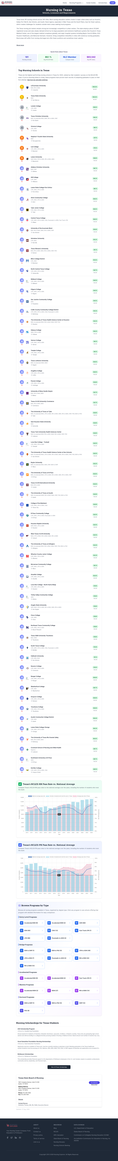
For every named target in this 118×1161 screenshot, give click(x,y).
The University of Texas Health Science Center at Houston (50, 320)
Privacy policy (38, 1135)
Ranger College (36, 676)
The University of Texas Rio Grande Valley (44, 737)
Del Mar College (36, 768)
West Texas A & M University (40, 534)
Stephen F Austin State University (42, 136)
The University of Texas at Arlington (43, 544)
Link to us (36, 1142)
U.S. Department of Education (83, 1128)
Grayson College (36, 697)
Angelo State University (38, 605)
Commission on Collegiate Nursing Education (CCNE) (91, 1135)
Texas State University (38, 96)
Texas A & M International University (43, 483)
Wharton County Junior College (41, 554)
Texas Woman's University (39, 248)
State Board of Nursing (61, 1138)
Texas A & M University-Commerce (42, 401)
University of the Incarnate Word (41, 228)
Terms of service (38, 1138)
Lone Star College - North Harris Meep (43, 585)
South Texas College (37, 646)
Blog (55, 1128)
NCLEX (56, 1131)
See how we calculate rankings (37, 80)
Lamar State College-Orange (40, 727)
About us (36, 1128)
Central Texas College (38, 218)
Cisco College (35, 615)
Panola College (36, 381)
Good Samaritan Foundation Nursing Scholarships (34, 1041)
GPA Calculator (59, 1135)
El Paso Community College (40, 513)
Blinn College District (38, 259)
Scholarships (102, 3)
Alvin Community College (39, 198)
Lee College (35, 147)
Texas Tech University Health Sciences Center (46, 432)
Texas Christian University (39, 116)
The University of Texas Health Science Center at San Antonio (51, 452)
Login (112, 2)
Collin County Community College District (44, 310)
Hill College (34, 177)
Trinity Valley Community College (42, 595)
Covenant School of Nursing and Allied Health (46, 747)
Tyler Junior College (37, 208)
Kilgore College (36, 289)
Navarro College (36, 666)
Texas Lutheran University (39, 360)
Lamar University (36, 157)
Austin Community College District (42, 717)
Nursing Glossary (59, 1142)
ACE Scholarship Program (26, 1029)
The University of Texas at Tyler (41, 411)
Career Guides (91, 3)
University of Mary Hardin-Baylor (42, 391)
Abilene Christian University (40, 167)
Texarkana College (37, 707)
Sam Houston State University (41, 422)
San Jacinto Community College (41, 299)
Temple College (36, 350)
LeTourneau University (38, 85)
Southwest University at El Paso (41, 758)
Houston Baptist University (40, 523)
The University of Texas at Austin (42, 493)
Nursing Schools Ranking (62, 1145)
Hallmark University (37, 656)
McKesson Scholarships (26, 1054)
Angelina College (36, 371)
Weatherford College (37, 686)
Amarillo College (36, 574)
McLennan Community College (41, 564)
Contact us (37, 1131)
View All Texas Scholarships (59, 1067)
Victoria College (36, 126)
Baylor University (36, 462)
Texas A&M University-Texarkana (42, 635)
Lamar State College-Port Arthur (41, 187)
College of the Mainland (39, 503)
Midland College (36, 279)
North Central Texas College (40, 269)
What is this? (94, 1084)
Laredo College (36, 106)
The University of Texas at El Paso (42, 472)
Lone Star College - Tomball (40, 442)
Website (20, 1099)
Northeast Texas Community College (43, 625)
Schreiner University (37, 238)
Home (65, 3)
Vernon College (36, 340)
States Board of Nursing (82, 1131)
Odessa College (36, 330)
